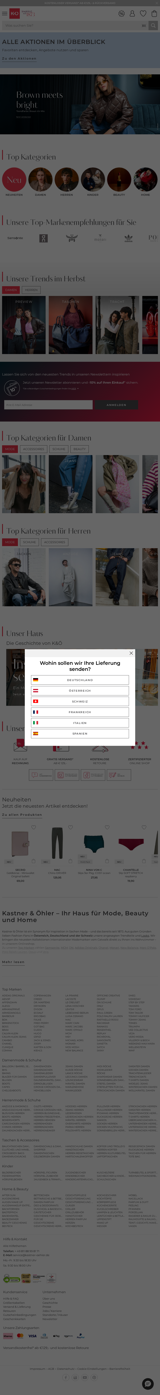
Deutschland (80, 680)
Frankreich (80, 712)
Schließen (131, 653)
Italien (80, 723)
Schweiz (80, 701)
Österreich (80, 690)
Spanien (80, 733)
